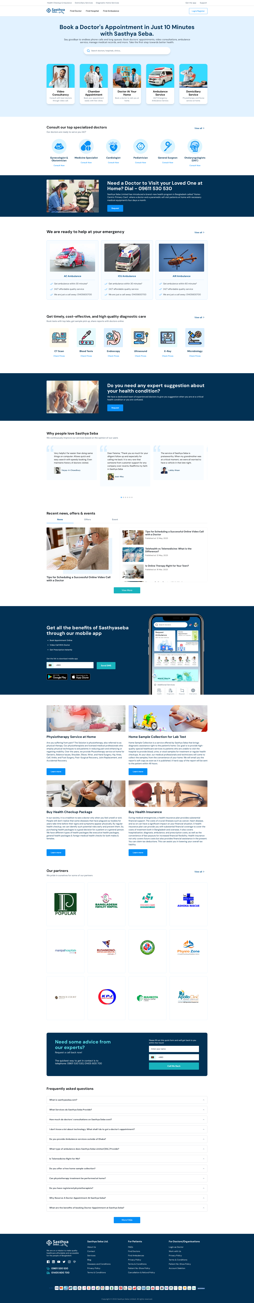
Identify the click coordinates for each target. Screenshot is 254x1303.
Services (91, 1255)
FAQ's (130, 1247)
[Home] (56, 10)
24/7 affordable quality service (69, 289)
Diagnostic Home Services (107, 3)
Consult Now (59, 165)
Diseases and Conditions (99, 1264)
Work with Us (175, 1251)
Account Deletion (177, 1268)
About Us (91, 1247)
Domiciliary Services (84, 3)
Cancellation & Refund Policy (141, 1272)
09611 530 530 (59, 1268)
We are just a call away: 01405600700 (73, 294)
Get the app (190, 3)
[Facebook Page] (48, 1261)
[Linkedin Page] (53, 1261)
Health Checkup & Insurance (59, 3)
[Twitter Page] (64, 1261)
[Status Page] (74, 1261)
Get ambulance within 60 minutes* (180, 283)
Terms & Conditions (96, 1272)
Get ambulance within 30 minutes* (71, 283)
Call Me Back (173, 1066)
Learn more (56, 771)
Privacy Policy (93, 1268)
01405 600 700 (60, 1272)
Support (203, 3)
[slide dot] (121, 497)
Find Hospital (92, 11)
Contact (91, 1251)
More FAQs (127, 1220)
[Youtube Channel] (58, 1261)
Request (115, 208)
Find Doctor (76, 11)
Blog (89, 1259)
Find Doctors (134, 1251)
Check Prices (59, 356)
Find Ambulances (136, 1255)
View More (127, 590)
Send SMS (106, 665)
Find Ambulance (111, 11)
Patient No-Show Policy (139, 1268)
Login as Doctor (176, 1247)
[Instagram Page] (69, 1261)
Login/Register (198, 11)
